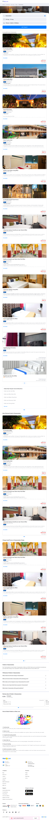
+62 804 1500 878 (31, 763)
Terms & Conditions (6, 795)
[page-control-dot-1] (24, 536)
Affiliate (4, 780)
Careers (4, 776)
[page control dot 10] (25, 707)
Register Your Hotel (6, 797)
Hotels (26, 774)
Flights (26, 772)
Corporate (4, 778)
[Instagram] (16, 812)
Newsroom (4, 774)
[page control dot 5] (21, 707)
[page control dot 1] (18, 707)
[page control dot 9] (24, 707)
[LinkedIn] (10, 812)
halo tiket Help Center (6, 790)
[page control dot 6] (22, 707)
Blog (3, 772)
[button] (24, 675)
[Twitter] (7, 812)
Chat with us (7, 762)
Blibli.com (4, 785)
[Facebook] (4, 812)
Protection (4, 783)
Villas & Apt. (27, 776)
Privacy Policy (5, 793)
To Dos (26, 778)
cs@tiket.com (7, 765)
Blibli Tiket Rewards (6, 781)
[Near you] (44, 15)
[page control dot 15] (29, 707)
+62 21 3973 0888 (31, 766)
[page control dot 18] (31, 707)
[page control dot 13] (27, 707)
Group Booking (5, 792)
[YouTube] (13, 812)
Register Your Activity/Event (7, 799)
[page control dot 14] (28, 707)
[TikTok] (19, 812)
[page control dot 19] (32, 707)
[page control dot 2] (19, 707)
